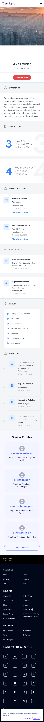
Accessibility (7, 609)
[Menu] (41, 3)
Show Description (20, 212)
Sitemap (25, 605)
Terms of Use (8, 601)
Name (25, 584)
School (25, 575)
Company (26, 579)
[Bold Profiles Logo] (8, 3)
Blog (5, 605)
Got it (36, 718)
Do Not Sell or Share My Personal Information (31, 615)
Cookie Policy (27, 596)
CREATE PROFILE (22, 548)
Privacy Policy (8, 614)
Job (4, 584)
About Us (26, 601)
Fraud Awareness (9, 618)
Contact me (22, 77)
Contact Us (7, 596)
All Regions (26, 609)
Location (6, 579)
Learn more (27, 718)
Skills (5, 575)
